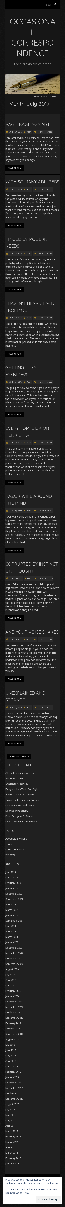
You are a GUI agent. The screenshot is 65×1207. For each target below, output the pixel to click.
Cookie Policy (22, 1192)
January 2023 (12, 888)
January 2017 (12, 1142)
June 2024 (10, 872)
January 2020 (12, 996)
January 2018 (12, 1077)
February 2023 (13, 882)
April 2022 (10, 904)
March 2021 (11, 936)
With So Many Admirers (32, 181)
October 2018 (12, 1028)
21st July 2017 (15, 639)
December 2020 (13, 947)
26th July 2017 (15, 317)
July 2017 (10, 1109)
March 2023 (11, 877)
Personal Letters (45, 132)
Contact (9, 844)
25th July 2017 (15, 382)
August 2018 (12, 1039)
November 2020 (14, 953)
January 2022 (12, 915)
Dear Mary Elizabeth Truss (19, 805)
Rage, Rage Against (27, 124)
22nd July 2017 (16, 578)
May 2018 (10, 1055)
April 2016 (10, 1147)
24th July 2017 (15, 442)
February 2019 (13, 1023)
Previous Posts (20, 756)
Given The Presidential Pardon (22, 800)
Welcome (10, 854)
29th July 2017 (15, 189)
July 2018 (10, 1044)
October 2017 (12, 1093)
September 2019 (14, 1017)
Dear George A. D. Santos (19, 816)
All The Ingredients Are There (21, 773)
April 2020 (10, 980)
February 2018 (13, 1071)
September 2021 (14, 920)
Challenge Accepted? (16, 783)
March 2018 (11, 1066)
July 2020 (10, 974)
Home (36, 97)
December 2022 (13, 893)
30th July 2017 (15, 132)
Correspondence (14, 849)
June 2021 (10, 926)
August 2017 (12, 1104)
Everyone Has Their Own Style (21, 789)
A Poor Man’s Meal (15, 778)
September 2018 (14, 1034)
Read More (13, 168)
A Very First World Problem (19, 794)
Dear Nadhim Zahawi (17, 810)
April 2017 (10, 1125)
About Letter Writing (16, 838)
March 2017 (11, 1131)
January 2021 (12, 942)
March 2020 (11, 985)
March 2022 (11, 909)
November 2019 (14, 1007)
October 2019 (12, 1012)
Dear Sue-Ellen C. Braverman (21, 821)
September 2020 (14, 963)
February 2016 (13, 1158)
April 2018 (10, 1061)
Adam (29, 132)
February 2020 (13, 990)
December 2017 (13, 1082)
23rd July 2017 (15, 510)
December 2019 (13, 1001)
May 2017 (10, 1120)
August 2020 (12, 969)
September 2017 (14, 1098)
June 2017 (10, 1115)
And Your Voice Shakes (31, 632)
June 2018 (10, 1050)
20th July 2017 (15, 707)
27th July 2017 (15, 253)
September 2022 (14, 899)
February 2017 (13, 1136)
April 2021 (10, 931)
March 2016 (11, 1152)
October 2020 (12, 958)
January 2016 (12, 1163)
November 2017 (14, 1088)
